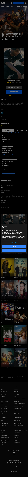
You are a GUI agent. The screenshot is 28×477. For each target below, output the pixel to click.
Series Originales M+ (5, 404)
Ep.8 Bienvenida (5, 152)
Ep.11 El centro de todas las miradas (9, 159)
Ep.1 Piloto (4, 137)
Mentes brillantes (5, 255)
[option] (8, 221)
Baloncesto (3, 430)
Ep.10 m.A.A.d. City (6, 156)
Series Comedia (4, 408)
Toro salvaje (4, 345)
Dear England (4, 300)
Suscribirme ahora (18, 3)
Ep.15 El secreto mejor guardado (9, 167)
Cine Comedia (3, 394)
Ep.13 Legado (4, 163)
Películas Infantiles (4, 401)
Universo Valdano (4, 428)
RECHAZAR (14, 246)
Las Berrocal (16, 401)
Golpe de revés (4, 368)
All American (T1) (7, 130)
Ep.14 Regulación (5, 165)
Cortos (2, 398)
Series (2, 6)
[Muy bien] (14, 82)
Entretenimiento (4, 411)
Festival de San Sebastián (18, 406)
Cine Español (3, 393)
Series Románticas (4, 406)
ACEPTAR (14, 250)
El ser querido (16, 389)
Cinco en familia (18, 368)
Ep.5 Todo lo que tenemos (7, 146)
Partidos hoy (3, 442)
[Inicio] (4, 3)
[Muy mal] (7, 82)
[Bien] (12, 82)
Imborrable (3, 277)
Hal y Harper (17, 277)
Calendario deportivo (22, 6)
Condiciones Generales (18, 425)
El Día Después (4, 427)
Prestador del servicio (6, 466)
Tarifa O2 (15, 440)
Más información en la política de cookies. (14, 238)
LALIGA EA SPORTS (4, 423)
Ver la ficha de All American (14, 132)
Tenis (2, 432)
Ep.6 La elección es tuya (7, 148)
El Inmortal (16, 396)
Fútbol (12, 6)
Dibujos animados (17, 408)
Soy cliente (15, 87)
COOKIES (24, 466)
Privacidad (19, 466)
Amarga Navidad (17, 394)
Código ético (16, 427)
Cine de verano (4, 399)
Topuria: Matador (4, 435)
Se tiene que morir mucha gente (20, 398)
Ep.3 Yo (3, 141)
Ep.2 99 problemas (6, 139)
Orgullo (2, 413)
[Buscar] (11, 3)
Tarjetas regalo (17, 442)
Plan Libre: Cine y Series (18, 432)
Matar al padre (18, 255)
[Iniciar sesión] (26, 3)
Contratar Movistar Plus (18, 428)
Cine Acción (3, 396)
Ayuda (14, 454)
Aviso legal (14, 466)
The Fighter (17, 322)
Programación (3, 444)
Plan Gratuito (16, 435)
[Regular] (10, 82)
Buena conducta (5, 322)
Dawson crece (17, 345)
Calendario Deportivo (5, 440)
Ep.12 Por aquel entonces (7, 161)
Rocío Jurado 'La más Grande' (19, 403)
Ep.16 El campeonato (6, 169)
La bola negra (16, 391)
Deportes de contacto (5, 437)
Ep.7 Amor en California (7, 150)
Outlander (16, 399)
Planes (15, 433)
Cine (7, 6)
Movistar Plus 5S (17, 413)
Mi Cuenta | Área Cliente (18, 423)
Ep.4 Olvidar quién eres (7, 143)
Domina (16, 300)
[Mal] (9, 82)
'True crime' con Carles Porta (19, 404)
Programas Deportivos (18, 410)
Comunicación (16, 444)
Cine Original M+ (4, 391)
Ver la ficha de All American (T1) (8, 173)
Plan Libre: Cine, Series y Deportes (20, 430)
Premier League (4, 425)
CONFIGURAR (14, 242)
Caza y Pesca (16, 411)
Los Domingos (16, 393)
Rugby (2, 433)
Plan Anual (16, 437)
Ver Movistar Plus (17, 420)
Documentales (3, 410)
